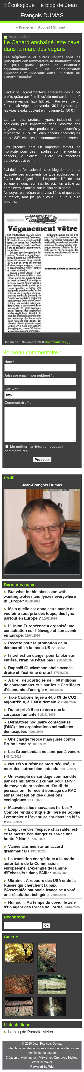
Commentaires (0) (57, 342)
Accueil (44, 27)
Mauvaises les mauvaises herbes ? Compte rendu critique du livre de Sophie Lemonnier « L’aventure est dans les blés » (42, 814)
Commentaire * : (17, 402)
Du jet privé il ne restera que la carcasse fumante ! (34, 712)
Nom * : (10, 362)
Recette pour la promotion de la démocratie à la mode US (35, 645)
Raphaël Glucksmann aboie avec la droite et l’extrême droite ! (38, 670)
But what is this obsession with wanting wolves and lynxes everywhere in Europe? (40, 596)
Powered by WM (42, 1066)
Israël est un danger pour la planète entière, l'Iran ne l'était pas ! (39, 657)
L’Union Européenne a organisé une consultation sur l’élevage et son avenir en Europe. (40, 631)
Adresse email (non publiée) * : (29, 375)
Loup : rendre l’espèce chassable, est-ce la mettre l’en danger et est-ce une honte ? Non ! (41, 834)
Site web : (12, 389)
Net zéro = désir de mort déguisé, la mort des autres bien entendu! (39, 766)
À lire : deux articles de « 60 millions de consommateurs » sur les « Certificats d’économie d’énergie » (42, 685)
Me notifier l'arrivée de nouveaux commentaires (33, 448)
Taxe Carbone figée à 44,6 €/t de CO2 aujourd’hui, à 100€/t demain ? (40, 699)
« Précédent (25, 27)
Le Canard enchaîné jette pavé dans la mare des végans (41, 45)
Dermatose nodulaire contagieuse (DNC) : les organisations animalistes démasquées (38, 727)
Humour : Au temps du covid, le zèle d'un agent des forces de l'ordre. (40, 904)
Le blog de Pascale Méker (30, 1032)
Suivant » (60, 27)
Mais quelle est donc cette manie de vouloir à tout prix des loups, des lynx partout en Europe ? (39, 613)
